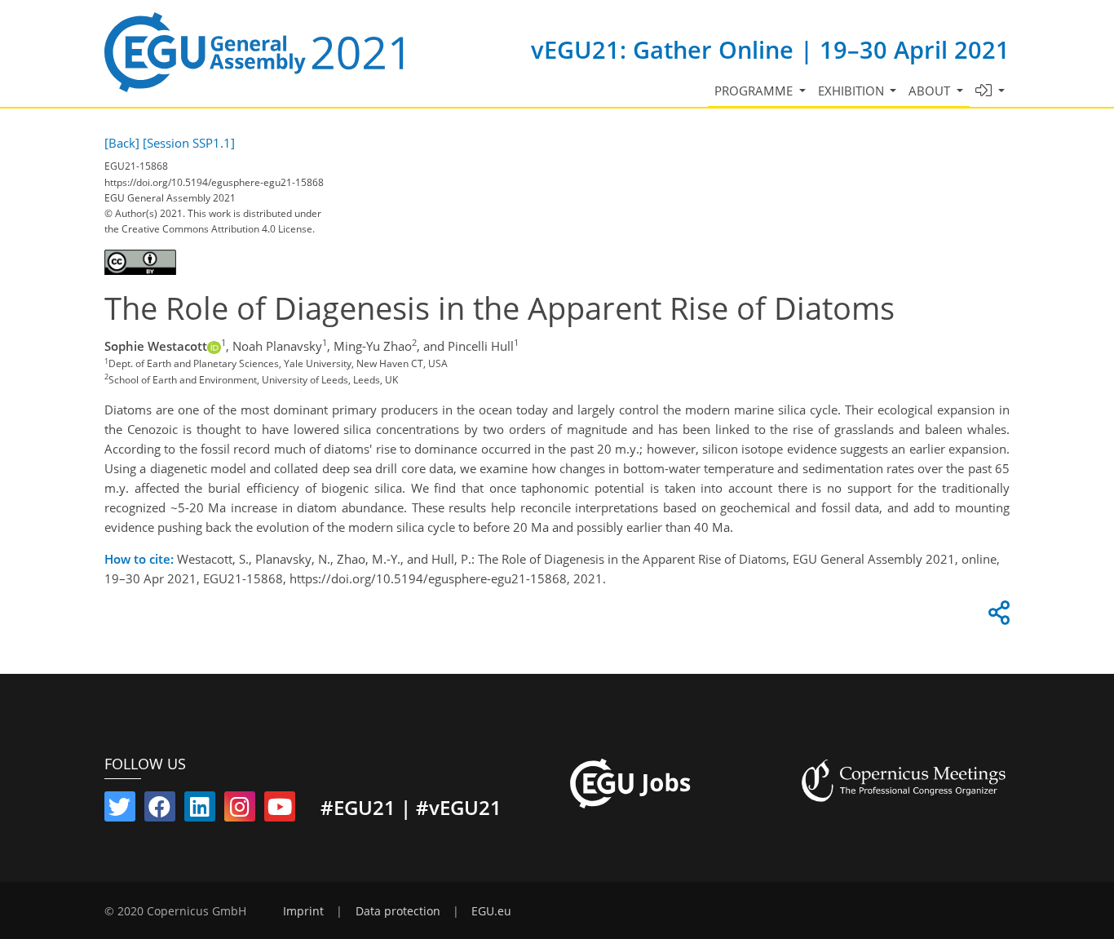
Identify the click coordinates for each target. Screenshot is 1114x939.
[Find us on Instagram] (239, 810)
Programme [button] (755, 90)
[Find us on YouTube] (279, 810)
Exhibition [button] (852, 90)
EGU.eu (491, 911)
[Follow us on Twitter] (119, 810)
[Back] (121, 143)
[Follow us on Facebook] (159, 810)
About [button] (930, 90)
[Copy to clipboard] (996, 617)
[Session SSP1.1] (189, 143)
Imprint (303, 911)
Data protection (398, 911)
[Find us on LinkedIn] (199, 810)
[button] (990, 91)
